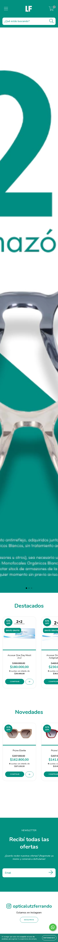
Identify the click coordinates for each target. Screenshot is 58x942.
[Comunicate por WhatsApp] (52, 927)
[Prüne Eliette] (29, 774)
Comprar (14, 681)
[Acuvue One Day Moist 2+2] (29, 682)
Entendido (49, 938)
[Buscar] (51, 21)
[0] (51, 9)
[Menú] (6, 9)
